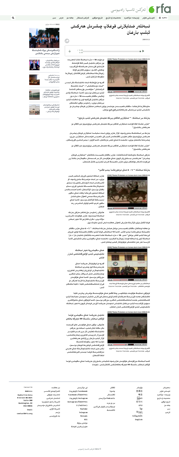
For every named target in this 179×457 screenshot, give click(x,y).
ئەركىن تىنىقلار (83, 18)
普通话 (139, 391)
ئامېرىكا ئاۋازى (55, 409)
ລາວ (140, 405)
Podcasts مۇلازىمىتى (107, 398)
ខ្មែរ (141, 409)
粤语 (140, 395)
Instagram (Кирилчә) (77, 402)
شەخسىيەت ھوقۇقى (53, 395)
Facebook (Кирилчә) (77, 395)
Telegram (83, 412)
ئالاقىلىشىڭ (111, 410)
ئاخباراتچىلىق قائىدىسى (52, 391)
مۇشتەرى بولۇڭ (82, 423)
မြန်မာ (139, 398)
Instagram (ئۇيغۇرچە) (78, 398)
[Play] (144, 51)
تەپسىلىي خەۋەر (148, 18)
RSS (85, 419)
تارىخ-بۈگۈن (97, 18)
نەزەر (61, 18)
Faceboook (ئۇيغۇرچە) (78, 391)
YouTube (83, 409)
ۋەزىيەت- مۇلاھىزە (131, 18)
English (138, 419)
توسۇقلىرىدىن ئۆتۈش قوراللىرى (104, 407)
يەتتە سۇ (70, 18)
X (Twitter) (81, 405)
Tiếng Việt (137, 416)
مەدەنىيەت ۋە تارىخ (113, 18)
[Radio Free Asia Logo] (141, 8)
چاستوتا (112, 391)
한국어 (139, 402)
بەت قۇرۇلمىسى (54, 416)
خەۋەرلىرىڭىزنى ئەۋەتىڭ (79, 427)
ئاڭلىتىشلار (111, 395)
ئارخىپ (167, 412)
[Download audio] (70, 51)
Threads (83, 416)
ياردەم (58, 412)
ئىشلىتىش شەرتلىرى (53, 398)
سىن (54, 18)
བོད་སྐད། (139, 412)
